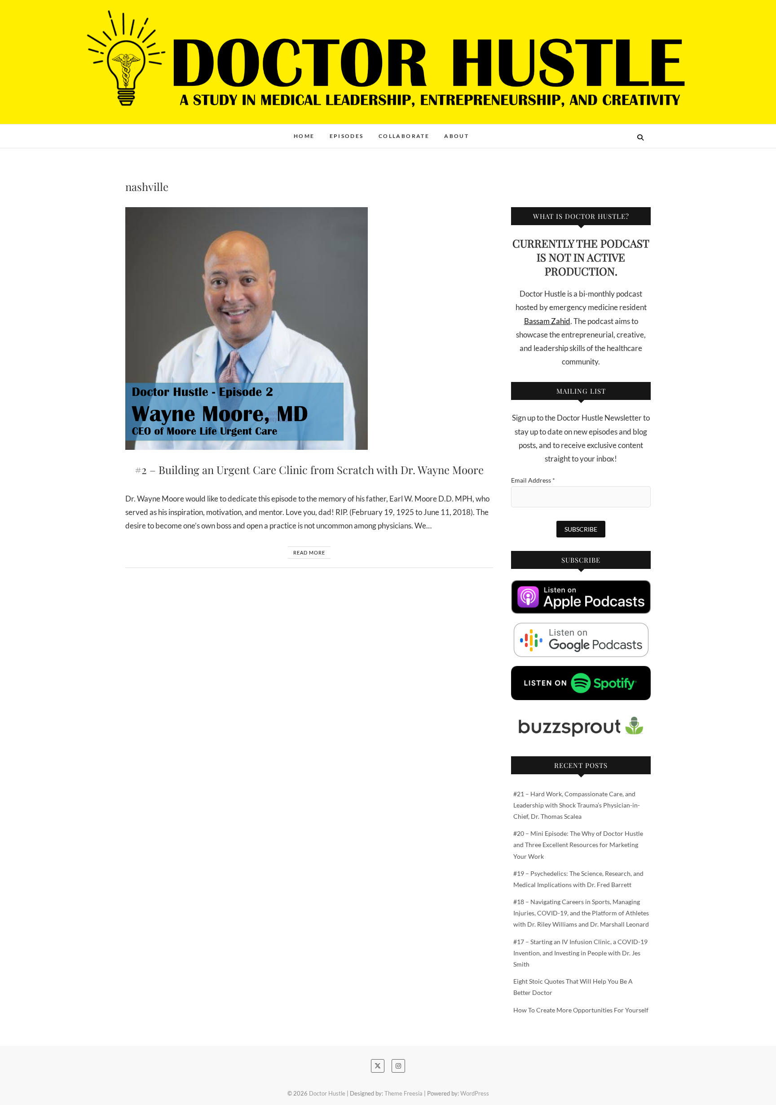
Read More (309, 552)
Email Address (533, 480)
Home (304, 136)
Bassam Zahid (547, 321)
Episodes (347, 136)
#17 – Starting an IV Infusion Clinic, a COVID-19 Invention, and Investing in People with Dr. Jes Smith (580, 953)
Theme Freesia (403, 1093)
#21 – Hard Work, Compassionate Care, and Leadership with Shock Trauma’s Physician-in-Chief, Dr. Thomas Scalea (576, 805)
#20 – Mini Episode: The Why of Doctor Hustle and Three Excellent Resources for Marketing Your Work (578, 845)
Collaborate (404, 136)
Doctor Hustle (159, 131)
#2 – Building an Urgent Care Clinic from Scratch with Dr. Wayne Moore (309, 469)
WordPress (474, 1093)
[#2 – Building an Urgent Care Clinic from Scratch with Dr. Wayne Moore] (309, 328)
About (456, 136)
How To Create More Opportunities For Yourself (580, 1010)
